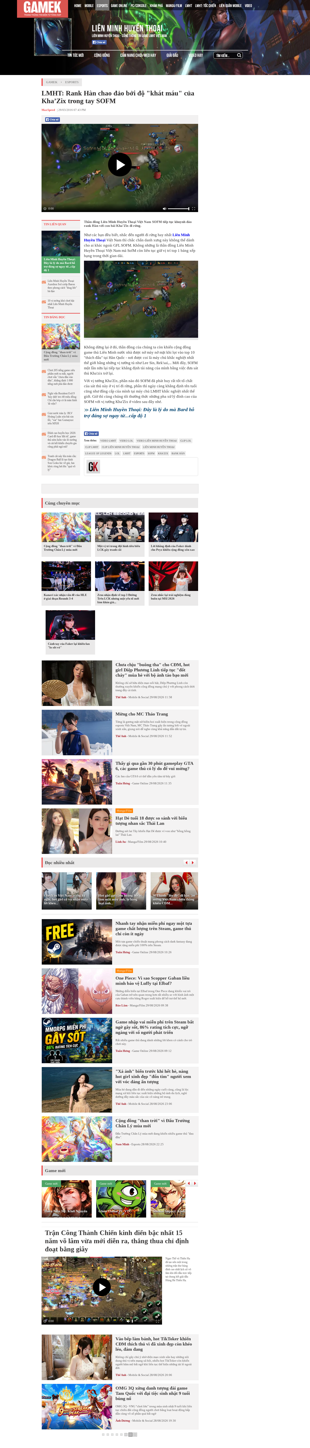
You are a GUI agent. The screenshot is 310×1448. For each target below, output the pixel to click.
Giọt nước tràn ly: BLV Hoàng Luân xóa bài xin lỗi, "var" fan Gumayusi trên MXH (61, 418)
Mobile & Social (138, 697)
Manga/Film (135, 841)
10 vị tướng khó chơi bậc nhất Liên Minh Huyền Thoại (61, 304)
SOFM (151, 453)
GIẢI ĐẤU (172, 55)
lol (117, 453)
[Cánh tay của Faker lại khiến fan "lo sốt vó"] (70, 626)
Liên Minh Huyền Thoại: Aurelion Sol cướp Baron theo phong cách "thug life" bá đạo (62, 286)
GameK (51, 82)
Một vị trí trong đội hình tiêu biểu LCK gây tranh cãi (118, 547)
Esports (72, 82)
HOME (77, 5)
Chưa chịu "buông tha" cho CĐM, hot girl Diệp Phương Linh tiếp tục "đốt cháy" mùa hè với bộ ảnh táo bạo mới (153, 670)
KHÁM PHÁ (156, 5)
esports (139, 453)
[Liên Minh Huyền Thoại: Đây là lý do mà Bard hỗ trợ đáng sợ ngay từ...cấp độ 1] (61, 243)
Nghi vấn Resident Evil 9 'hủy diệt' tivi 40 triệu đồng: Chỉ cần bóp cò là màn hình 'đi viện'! (62, 398)
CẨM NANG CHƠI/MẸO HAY (138, 55)
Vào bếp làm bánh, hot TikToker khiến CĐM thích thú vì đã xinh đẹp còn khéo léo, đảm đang (154, 1344)
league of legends (98, 453)
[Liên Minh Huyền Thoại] (60, 27)
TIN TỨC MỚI (75, 55)
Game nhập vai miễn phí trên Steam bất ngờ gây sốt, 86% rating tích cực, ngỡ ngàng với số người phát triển (155, 1027)
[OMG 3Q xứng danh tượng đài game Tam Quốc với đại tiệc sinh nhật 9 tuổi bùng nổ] (77, 1406)
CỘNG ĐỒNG (102, 55)
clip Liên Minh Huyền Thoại (121, 447)
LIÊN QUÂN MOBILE (230, 5)
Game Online (140, 783)
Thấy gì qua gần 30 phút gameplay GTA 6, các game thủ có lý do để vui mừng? (154, 766)
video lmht (108, 440)
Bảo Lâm (122, 1005)
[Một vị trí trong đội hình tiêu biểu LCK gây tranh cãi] (120, 528)
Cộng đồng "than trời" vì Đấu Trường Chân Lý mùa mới (61, 355)
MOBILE (89, 5)
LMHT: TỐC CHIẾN (205, 5)
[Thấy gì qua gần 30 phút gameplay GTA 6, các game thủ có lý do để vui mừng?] (77, 782)
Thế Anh (121, 697)
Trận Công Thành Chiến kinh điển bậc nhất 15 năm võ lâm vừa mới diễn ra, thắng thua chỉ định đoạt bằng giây (117, 1241)
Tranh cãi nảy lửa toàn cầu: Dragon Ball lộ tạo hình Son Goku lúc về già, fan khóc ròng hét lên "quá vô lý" (62, 463)
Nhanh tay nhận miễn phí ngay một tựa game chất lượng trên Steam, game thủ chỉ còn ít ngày (154, 928)
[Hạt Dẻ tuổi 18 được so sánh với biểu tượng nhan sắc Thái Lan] (77, 831)
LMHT (188, 5)
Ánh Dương (123, 1420)
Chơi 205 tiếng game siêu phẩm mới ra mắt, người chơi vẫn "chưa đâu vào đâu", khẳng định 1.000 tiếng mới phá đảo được (61, 377)
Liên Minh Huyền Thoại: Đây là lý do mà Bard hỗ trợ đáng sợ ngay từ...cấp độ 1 (60, 265)
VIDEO (248, 5)
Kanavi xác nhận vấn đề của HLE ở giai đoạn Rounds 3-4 (65, 596)
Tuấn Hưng (123, 783)
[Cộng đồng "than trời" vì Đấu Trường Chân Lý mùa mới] (61, 336)
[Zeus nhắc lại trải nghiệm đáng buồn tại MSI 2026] (173, 577)
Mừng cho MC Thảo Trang (142, 713)
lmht (126, 453)
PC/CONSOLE (139, 5)
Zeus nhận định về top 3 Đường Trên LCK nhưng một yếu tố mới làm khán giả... (118, 598)
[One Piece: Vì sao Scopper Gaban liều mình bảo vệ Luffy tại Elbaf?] (77, 991)
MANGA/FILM (174, 5)
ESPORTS (102, 5)
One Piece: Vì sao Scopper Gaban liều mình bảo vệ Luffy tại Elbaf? (152, 980)
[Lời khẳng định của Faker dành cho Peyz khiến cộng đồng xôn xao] (173, 528)
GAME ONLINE (119, 5)
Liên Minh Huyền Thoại (127, 27)
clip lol (185, 440)
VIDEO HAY (196, 55)
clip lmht (91, 447)
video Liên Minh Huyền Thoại (157, 440)
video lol (126, 440)
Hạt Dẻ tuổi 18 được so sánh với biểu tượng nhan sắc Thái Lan (151, 820)
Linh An (121, 841)
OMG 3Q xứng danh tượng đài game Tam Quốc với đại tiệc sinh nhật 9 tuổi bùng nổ (153, 1393)
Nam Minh (122, 1144)
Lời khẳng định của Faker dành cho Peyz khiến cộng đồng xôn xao (173, 547)
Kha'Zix (163, 453)
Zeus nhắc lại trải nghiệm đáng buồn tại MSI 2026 (171, 596)
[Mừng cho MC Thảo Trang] (77, 732)
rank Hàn (178, 453)
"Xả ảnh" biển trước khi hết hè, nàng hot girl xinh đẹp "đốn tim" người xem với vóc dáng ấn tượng (153, 1076)
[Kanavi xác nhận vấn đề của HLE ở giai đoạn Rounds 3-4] (66, 577)
